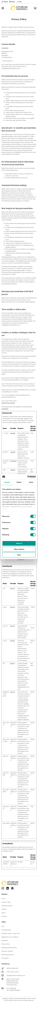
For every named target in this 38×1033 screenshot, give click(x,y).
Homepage (5, 48)
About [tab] (31, 482)
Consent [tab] (7, 482)
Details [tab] (19, 482)
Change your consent (8, 403)
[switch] (33, 522)
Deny (19, 555)
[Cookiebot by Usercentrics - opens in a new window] (27, 476)
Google (12, 588)
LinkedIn (12, 433)
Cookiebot (5, 408)
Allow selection (19, 549)
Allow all (19, 543)
